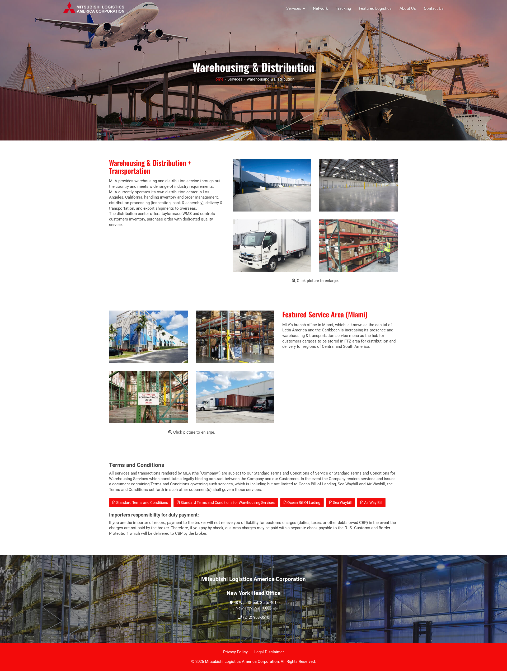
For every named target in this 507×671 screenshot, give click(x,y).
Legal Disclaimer (269, 652)
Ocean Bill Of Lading (303, 502)
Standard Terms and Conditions (141, 502)
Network (320, 8)
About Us (408, 8)
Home (218, 79)
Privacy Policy (235, 652)
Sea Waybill (341, 502)
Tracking (343, 8)
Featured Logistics (375, 8)
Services (294, 8)
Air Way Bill (372, 502)
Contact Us (434, 8)
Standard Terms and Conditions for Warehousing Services (227, 502)
